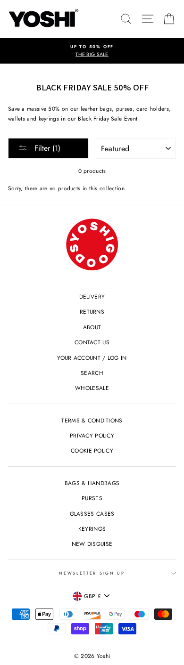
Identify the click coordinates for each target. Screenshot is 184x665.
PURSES (92, 498)
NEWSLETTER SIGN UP (92, 573)
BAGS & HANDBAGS (92, 483)
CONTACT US (92, 342)
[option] (92, 51)
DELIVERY (92, 296)
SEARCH (92, 373)
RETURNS (92, 312)
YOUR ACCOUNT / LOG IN (91, 358)
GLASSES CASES (92, 514)
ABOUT (92, 327)
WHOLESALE (92, 388)
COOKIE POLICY (92, 450)
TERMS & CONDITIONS (91, 420)
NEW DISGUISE (92, 544)
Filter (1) (46, 148)
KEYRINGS (92, 529)
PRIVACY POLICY (92, 435)
